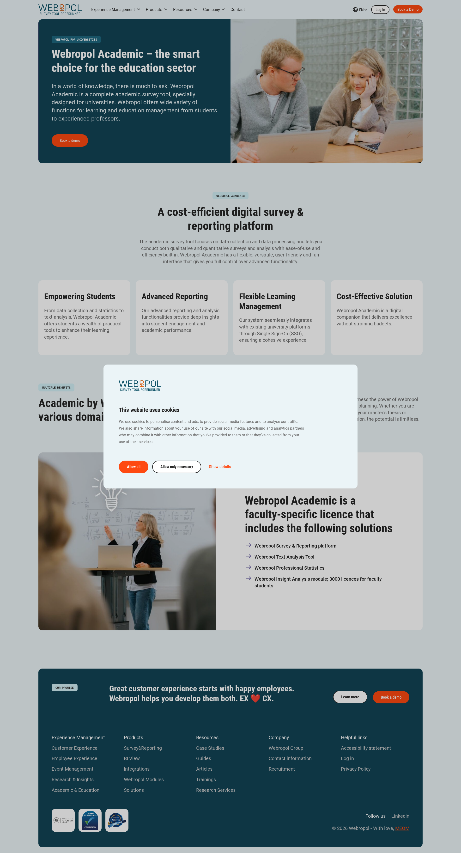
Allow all (133, 466)
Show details (220, 466)
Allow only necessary (176, 466)
